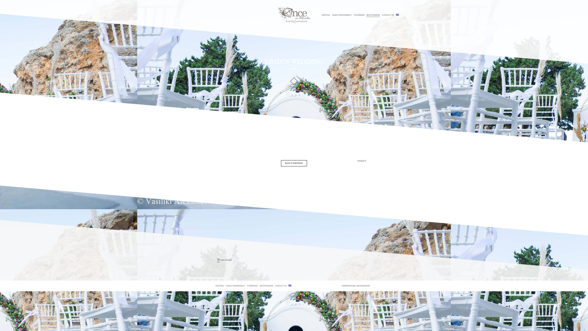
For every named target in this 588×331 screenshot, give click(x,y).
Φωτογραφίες (373, 15)
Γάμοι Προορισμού (342, 15)
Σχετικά (326, 15)
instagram (224, 267)
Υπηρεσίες (359, 15)
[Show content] (294, 81)
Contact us (388, 15)
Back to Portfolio (294, 163)
